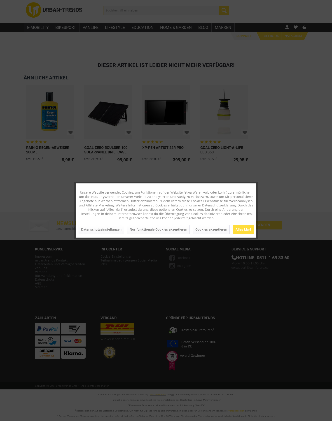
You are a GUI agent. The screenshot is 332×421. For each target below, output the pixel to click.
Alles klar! (243, 229)
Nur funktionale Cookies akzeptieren (158, 229)
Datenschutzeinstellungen (101, 229)
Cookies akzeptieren (211, 229)
